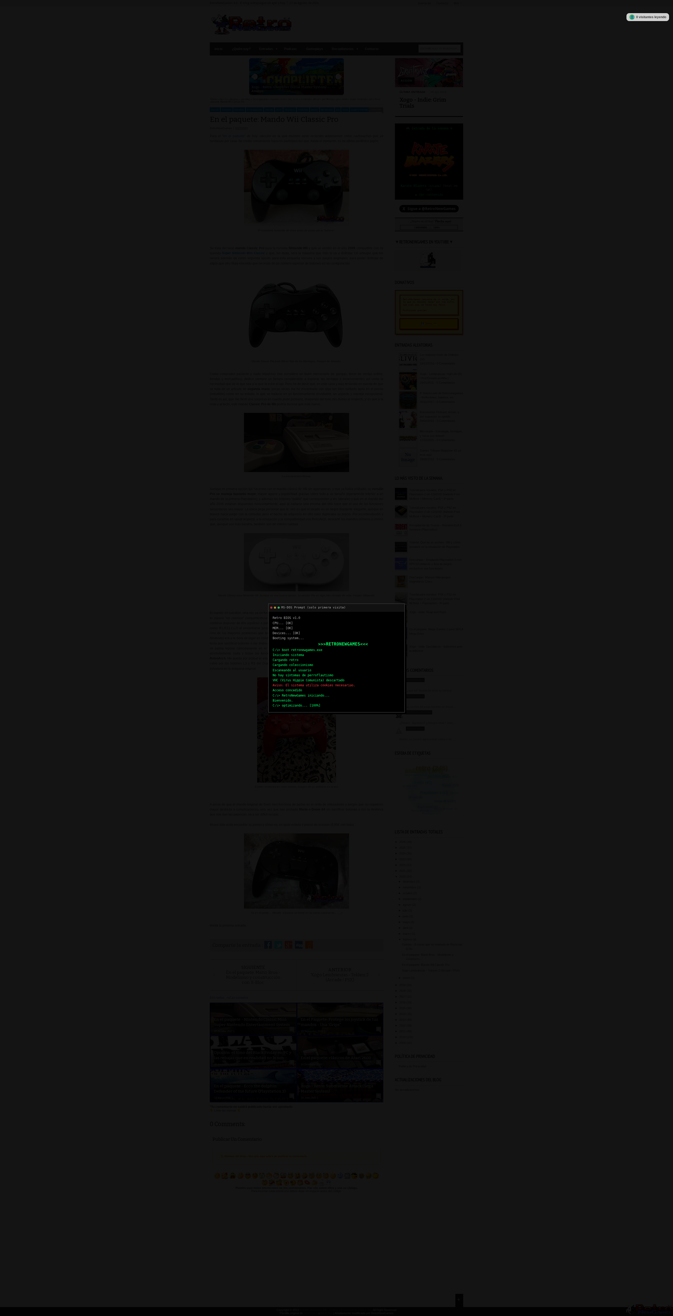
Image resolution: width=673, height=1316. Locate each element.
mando (269, 109)
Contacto (442, 3)
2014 (402, 1013)
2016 (402, 1002)
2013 (402, 1019)
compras (226, 109)
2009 (402, 1042)
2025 (402, 847)
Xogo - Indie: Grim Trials (423, 103)
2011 (402, 1031)
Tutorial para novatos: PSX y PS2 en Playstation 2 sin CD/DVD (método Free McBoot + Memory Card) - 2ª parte (434, 512)
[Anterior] (254, 76)
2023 (402, 859)
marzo (407, 933)
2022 (402, 865)
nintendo (303, 109)
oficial (314, 109)
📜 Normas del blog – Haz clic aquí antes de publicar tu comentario (263, 1156)
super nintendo (359, 109)
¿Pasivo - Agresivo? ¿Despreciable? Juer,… (427, 722)
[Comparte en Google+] (288, 945)
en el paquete (233, 136)
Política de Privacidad (412, 1066)
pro (337, 109)
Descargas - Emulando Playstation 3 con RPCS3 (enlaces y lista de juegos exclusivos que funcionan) (435, 564)
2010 (402, 1037)
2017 (402, 996)
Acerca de (424, 3)
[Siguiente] (338, 76)
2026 (402, 841)
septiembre (410, 898)
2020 (402, 876)
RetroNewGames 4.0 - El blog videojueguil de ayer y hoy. (336, 1310)
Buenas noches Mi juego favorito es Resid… (427, 706)
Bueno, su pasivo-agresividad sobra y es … (427, 739)
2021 (402, 870)
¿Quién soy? (241, 49)
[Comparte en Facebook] (268, 945)
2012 (402, 1025)
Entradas (266, 49)
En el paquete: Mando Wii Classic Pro (426, 964)
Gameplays (314, 49)
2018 (402, 990)
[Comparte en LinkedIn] (299, 945)
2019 (402, 985)
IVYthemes (311, 1313)
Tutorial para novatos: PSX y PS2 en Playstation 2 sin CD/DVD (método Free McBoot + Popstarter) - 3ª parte (434, 599)
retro (345, 109)
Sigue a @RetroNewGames (429, 209)
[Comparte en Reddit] (309, 945)
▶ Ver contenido (429, 195)
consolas (239, 109)
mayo (407, 922)
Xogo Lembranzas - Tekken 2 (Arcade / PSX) (431, 970)
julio (405, 910)
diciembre (409, 881)
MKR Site (327, 1313)
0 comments (375, 109)
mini (279, 109)
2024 (402, 853)
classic (215, 109)
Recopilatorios (343, 49)
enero (407, 977)
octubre (408, 893)
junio (406, 916)
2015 (402, 1008)
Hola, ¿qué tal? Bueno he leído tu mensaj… (426, 690)
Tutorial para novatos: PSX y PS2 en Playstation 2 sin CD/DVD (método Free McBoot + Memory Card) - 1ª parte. (434, 494)
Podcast (290, 49)
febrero (408, 939)
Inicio (218, 49)
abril (406, 927)
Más (456, 3)
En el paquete (254, 109)
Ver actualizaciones (407, 1089)
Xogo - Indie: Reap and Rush (427, 612)
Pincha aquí (443, 221)
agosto (407, 904)
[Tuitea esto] (278, 945)
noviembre (410, 887)
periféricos (327, 109)
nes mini (290, 109)
